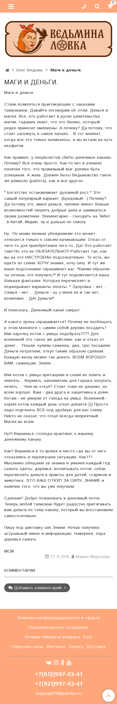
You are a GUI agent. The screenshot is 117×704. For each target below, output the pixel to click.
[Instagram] (56, 663)
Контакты (56, 647)
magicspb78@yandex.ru (59, 694)
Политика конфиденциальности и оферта (58, 618)
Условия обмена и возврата (52, 637)
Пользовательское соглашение (58, 628)
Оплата (76, 647)
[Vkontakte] (49, 663)
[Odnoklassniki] (62, 663)
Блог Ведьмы (29, 70)
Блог (87, 637)
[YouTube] (69, 663)
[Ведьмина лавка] (58, 37)
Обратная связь (28, 647)
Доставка (95, 647)
